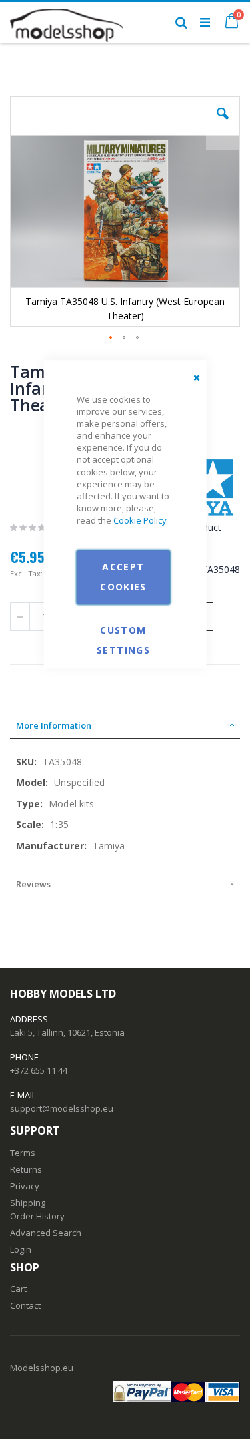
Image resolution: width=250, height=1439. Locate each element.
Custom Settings (123, 629)
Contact (25, 1305)
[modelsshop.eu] (66, 22)
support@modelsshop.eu (61, 1108)
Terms (22, 1153)
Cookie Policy (140, 521)
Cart (18, 1289)
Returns (26, 1169)
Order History (37, 1216)
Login (20, 1249)
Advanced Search (45, 1233)
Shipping (27, 1203)
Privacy (24, 1186)
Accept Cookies (123, 576)
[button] (222, 123)
